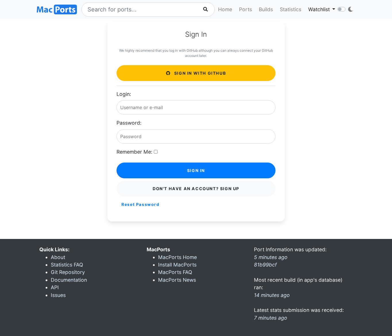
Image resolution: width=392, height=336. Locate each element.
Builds (266, 9)
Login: (124, 94)
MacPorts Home (177, 257)
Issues (58, 295)
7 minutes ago (270, 318)
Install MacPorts (177, 265)
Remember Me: (134, 152)
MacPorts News (177, 280)
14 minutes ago (272, 295)
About (58, 257)
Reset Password (140, 204)
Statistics (290, 9)
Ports (245, 9)
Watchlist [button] (319, 9)
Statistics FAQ (67, 265)
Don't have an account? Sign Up (196, 188)
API (55, 287)
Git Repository (68, 272)
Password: (129, 123)
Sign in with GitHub (199, 73)
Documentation (69, 280)
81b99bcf (265, 265)
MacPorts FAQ (175, 272)
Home (225, 9)
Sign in (196, 170)
